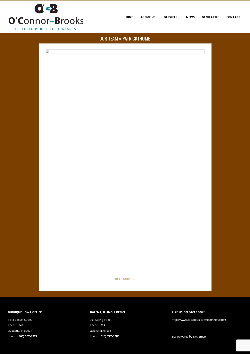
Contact (233, 17)
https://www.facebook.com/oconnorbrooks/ (200, 320)
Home (129, 17)
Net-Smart (199, 336)
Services (170, 17)
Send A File (210, 17)
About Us (148, 17)
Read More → (125, 279)
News (190, 17)
